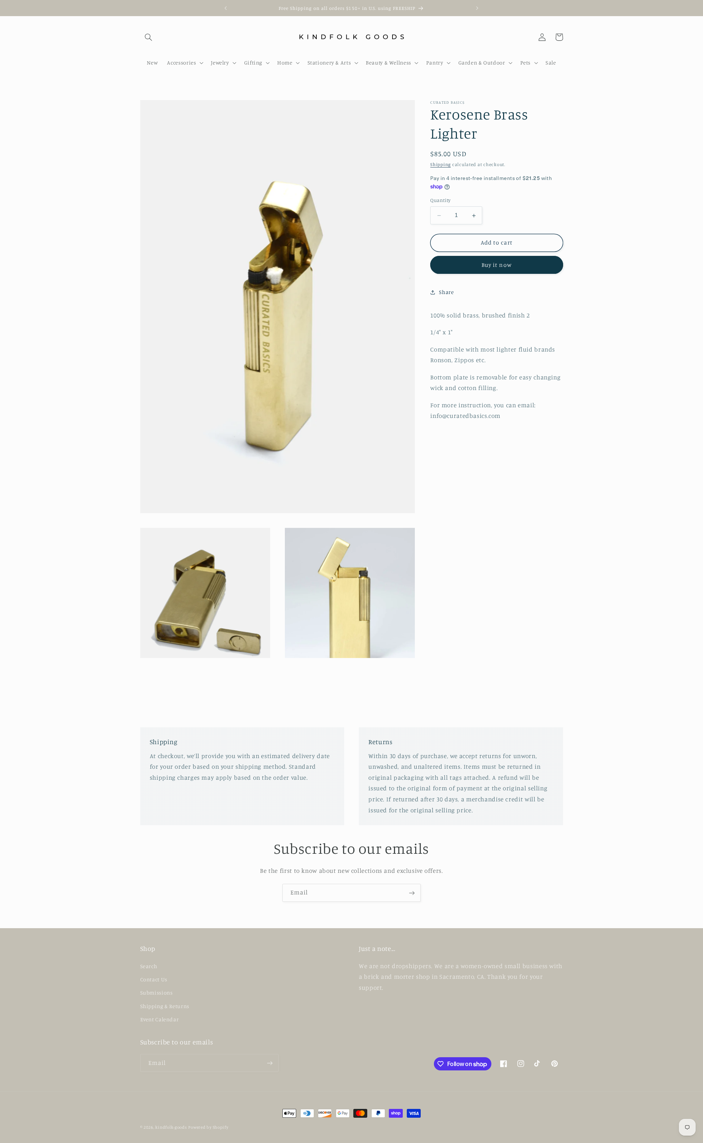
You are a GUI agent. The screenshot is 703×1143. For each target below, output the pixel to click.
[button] (148, 37)
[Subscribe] (411, 893)
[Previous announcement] (226, 8)
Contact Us (153, 979)
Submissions (156, 993)
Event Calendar (159, 1019)
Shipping (440, 165)
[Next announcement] (477, 8)
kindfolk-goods (171, 1127)
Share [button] (446, 292)
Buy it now (496, 264)
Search (148, 966)
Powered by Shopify (208, 1127)
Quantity (440, 200)
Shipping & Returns (164, 1006)
